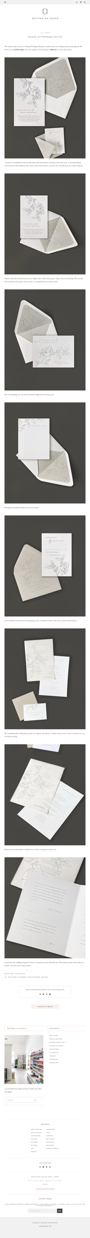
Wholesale (50, 1142)
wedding (44, 977)
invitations (12, 977)
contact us (53, 49)
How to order (36, 1132)
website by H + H (45, 1226)
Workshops (50, 1129)
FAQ (32, 1148)
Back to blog (46, 1006)
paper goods (54, 1049)
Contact (34, 1151)
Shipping (34, 1142)
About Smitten (36, 1129)
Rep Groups (50, 1138)
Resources (50, 1145)
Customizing (36, 1135)
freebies (52, 1056)
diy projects (54, 1052)
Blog (48, 1132)
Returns (34, 1145)
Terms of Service (52, 1148)
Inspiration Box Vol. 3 (57, 1042)
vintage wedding (33, 977)
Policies (34, 1138)
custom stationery (56, 1045)
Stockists (49, 1135)
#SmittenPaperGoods (45, 1189)
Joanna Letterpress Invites (45, 37)
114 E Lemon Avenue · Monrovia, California (45, 1182)
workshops (53, 1059)
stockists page (19, 49)
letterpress (22, 977)
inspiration (53, 1062)
